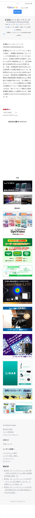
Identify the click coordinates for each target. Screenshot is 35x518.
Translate (15, 115)
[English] (8, 109)
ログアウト (7, 461)
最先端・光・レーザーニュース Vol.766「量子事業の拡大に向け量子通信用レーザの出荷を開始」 (18, 489)
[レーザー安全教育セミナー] (17, 262)
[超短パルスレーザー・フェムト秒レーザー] (17, 399)
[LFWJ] (17, 204)
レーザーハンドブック (24, 24)
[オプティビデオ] (17, 235)
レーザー (13, 24)
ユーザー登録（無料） (10, 456)
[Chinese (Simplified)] (4, 109)
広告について (7, 444)
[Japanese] (9, 109)
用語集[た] (18, 30)
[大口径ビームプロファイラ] (17, 303)
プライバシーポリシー (10, 435)
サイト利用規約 (8, 432)
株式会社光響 (7, 429)
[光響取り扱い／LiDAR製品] (17, 385)
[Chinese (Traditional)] (6, 109)
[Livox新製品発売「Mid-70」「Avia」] (17, 191)
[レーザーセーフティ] (17, 413)
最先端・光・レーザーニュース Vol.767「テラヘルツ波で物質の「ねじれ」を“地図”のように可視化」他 (17, 481)
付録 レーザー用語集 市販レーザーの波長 (18, 27)
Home (6, 24)
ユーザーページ (8, 458)
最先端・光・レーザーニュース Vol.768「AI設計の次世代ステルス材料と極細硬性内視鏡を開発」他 (18, 473)
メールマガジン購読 (10, 453)
